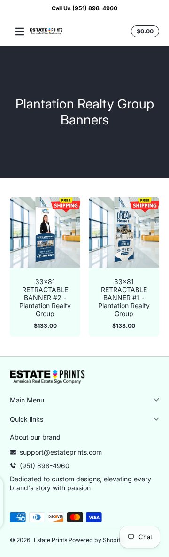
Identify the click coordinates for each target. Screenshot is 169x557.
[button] (144, 31)
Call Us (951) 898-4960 (84, 8)
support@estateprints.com (61, 452)
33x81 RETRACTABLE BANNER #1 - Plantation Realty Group (124, 297)
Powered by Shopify (96, 539)
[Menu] (20, 31)
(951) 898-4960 (44, 466)
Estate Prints (50, 539)
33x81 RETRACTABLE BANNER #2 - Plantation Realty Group (45, 297)
